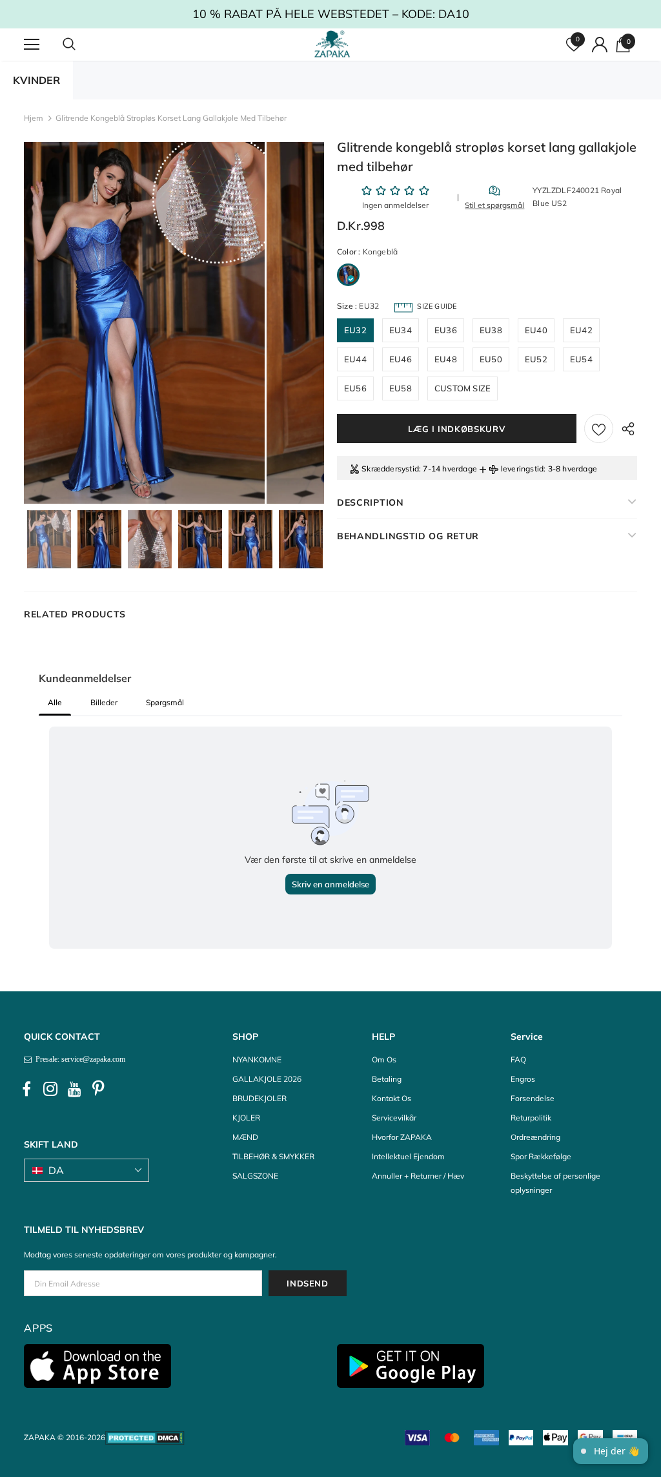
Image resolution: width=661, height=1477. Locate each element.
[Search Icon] (82, 44)
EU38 (491, 330)
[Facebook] (26, 1088)
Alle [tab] (55, 702)
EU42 (581, 330)
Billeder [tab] (103, 702)
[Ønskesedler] (598, 428)
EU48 (445, 359)
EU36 (445, 330)
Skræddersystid (390, 468)
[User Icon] (599, 44)
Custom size (462, 388)
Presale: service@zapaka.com (78, 1059)
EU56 (355, 388)
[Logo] (332, 43)
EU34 (400, 330)
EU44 (355, 359)
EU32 (355, 330)
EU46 (400, 359)
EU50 (491, 359)
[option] (144, 323)
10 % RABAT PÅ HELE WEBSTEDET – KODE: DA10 (330, 13)
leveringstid (522, 468)
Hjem (33, 118)
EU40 (536, 330)
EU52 (536, 359)
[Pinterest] (98, 1088)
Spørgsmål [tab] (165, 702)
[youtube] (74, 1088)
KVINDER (36, 80)
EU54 (581, 359)
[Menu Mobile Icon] (31, 44)
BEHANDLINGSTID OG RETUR (408, 536)
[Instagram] (50, 1088)
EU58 (400, 388)
